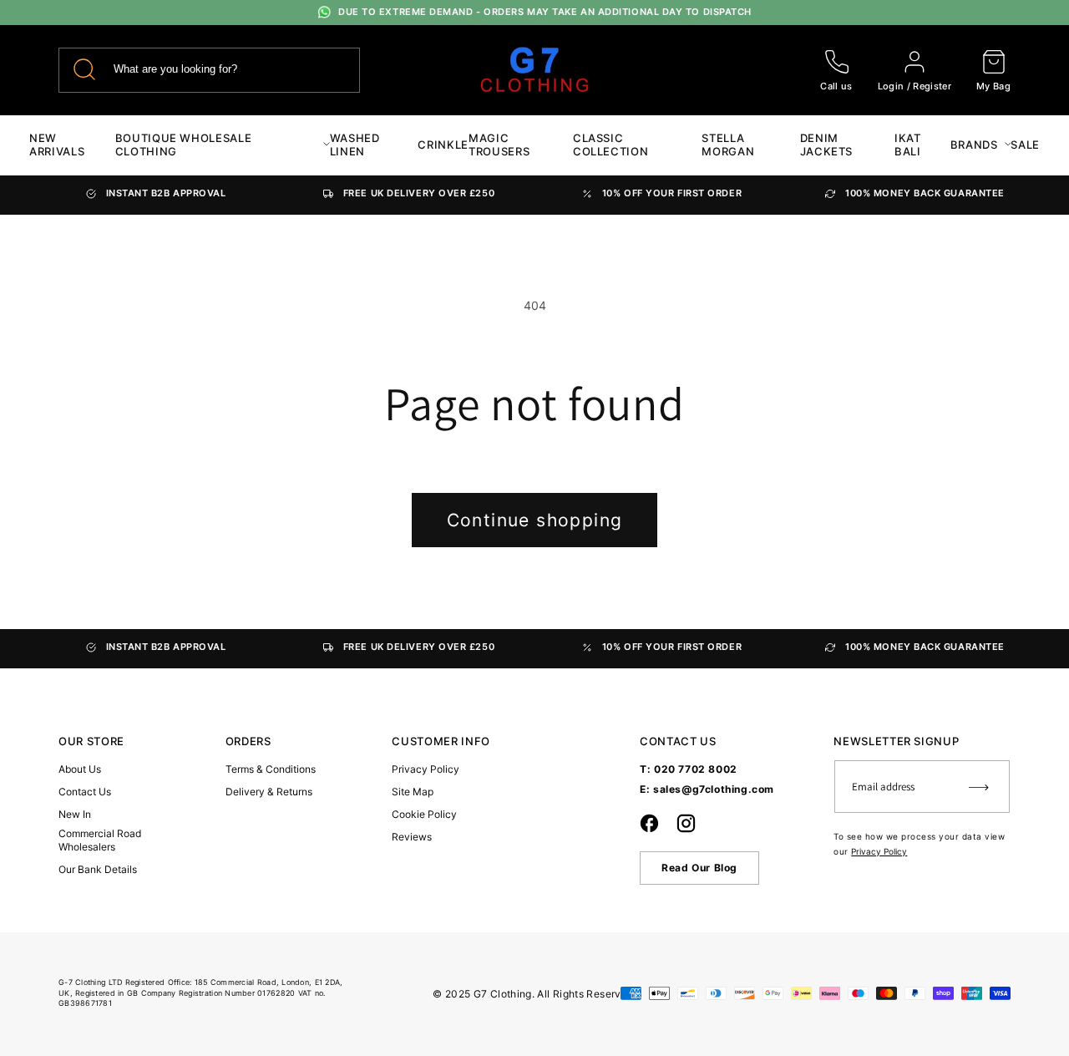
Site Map (412, 791)
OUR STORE (91, 741)
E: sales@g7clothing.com (707, 789)
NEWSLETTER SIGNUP (896, 741)
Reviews (412, 836)
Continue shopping (535, 520)
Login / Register (914, 86)
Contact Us (84, 791)
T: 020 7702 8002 (688, 769)
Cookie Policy (424, 814)
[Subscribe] (979, 786)
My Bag (993, 86)
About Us (79, 769)
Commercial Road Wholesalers (99, 840)
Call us (836, 86)
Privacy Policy (425, 769)
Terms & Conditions (270, 769)
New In (74, 814)
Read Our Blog (699, 867)
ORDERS (248, 741)
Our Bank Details (97, 869)
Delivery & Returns (268, 791)
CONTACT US (678, 741)
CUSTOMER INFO (440, 741)
